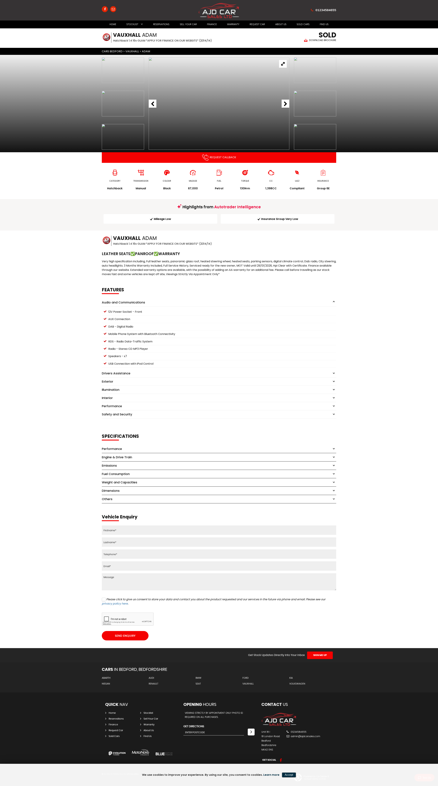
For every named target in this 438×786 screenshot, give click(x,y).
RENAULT (153, 684)
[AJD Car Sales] (279, 725)
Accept (289, 774)
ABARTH (106, 678)
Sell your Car (188, 24)
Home (113, 24)
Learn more (271, 775)
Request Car (257, 24)
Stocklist (132, 24)
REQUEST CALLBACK (223, 157)
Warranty (233, 24)
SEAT (198, 684)
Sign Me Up (320, 655)
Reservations (161, 24)
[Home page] (219, 10)
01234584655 (325, 10)
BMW (198, 678)
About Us (280, 24)
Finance (212, 24)
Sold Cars (303, 24)
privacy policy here (115, 604)
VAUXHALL (132, 51)
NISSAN (106, 684)
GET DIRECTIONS (193, 726)
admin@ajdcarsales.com (305, 736)
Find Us (324, 24)
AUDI (151, 678)
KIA (291, 678)
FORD (245, 678)
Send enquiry (125, 635)
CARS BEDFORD (112, 51)
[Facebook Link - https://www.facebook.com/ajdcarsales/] (105, 9)
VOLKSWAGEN (297, 684)
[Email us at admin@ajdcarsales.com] (113, 9)
